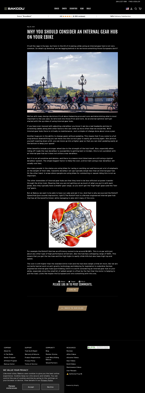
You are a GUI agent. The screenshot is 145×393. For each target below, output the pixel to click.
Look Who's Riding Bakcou (52, 358)
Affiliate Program (10, 361)
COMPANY (7, 347)
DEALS (89, 8)
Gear (82, 8)
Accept (31, 387)
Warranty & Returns (32, 354)
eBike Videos (71, 354)
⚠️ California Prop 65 (74, 374)
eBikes (56, 8)
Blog (47, 351)
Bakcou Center (9, 364)
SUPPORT (28, 347)
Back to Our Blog (74, 308)
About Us (7, 351)
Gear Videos (71, 361)
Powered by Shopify (72, 385)
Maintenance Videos (74, 367)
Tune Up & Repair (31, 351)
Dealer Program (9, 357)
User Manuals (71, 370)
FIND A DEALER (134, 1)
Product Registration (32, 357)
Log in (72, 289)
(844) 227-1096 (121, 1)
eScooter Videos (73, 357)
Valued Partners (52, 363)
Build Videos (71, 364)
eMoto (64, 8)
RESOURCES (71, 347)
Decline (50, 387)
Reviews (70, 351)
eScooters (73, 8)
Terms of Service (31, 364)
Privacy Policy (47, 380)
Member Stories (51, 354)
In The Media (8, 354)
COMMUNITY (50, 347)
